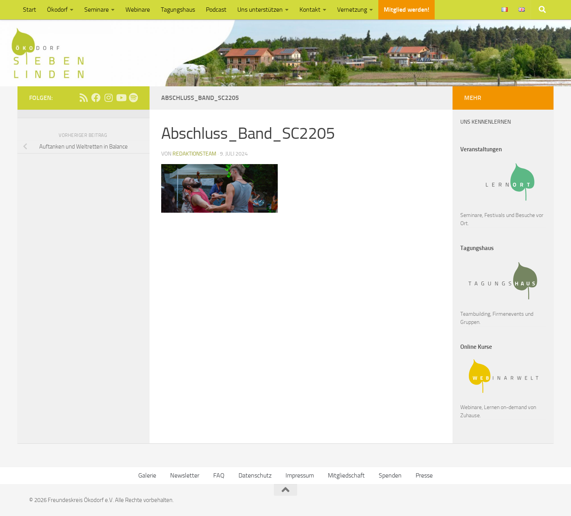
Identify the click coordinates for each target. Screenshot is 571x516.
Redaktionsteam (194, 153)
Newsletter (184, 475)
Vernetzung (352, 9)
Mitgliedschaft (346, 475)
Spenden (390, 475)
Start (29, 9)
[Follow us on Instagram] (108, 97)
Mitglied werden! (406, 9)
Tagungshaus (178, 9)
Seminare (96, 9)
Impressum (300, 475)
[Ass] (83, 97)
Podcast (216, 9)
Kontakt (309, 9)
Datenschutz (255, 475)
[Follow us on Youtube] (120, 97)
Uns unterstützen (260, 9)
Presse (424, 475)
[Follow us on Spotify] (133, 97)
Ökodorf (57, 9)
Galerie (147, 475)
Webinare (137, 9)
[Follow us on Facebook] (96, 97)
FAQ (219, 475)
